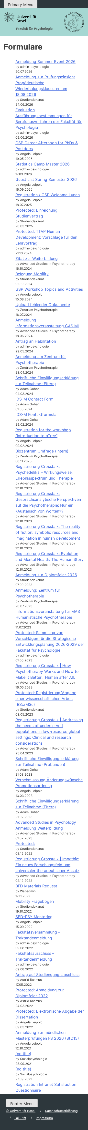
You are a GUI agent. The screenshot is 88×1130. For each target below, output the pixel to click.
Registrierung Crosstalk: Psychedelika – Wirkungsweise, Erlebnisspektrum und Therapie (44, 472)
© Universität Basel (20, 1111)
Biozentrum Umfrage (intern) (41, 451)
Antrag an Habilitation (35, 341)
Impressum (44, 1118)
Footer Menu (21, 1103)
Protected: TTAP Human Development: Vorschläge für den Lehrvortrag (46, 237)
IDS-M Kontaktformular (36, 414)
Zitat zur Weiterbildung (36, 258)
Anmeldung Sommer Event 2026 (45, 61)
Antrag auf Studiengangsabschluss (47, 974)
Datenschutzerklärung (61, 1111)
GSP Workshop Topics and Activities (49, 289)
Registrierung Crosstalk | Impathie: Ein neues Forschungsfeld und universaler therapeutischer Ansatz (47, 864)
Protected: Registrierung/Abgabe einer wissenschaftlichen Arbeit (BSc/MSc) (45, 698)
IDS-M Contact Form (34, 399)
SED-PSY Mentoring (34, 916)
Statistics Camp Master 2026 (42, 164)
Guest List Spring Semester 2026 (46, 179)
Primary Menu (20, 4)
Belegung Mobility (32, 273)
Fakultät (20, 1118)
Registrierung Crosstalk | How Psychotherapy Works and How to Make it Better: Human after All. (47, 671)
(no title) (23, 1053)
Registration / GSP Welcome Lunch (47, 194)
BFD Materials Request (36, 885)
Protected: (25, 843)
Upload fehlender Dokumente (42, 304)
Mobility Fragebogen (34, 901)
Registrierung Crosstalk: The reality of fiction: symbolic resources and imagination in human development (47, 532)
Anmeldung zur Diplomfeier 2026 (46, 574)
